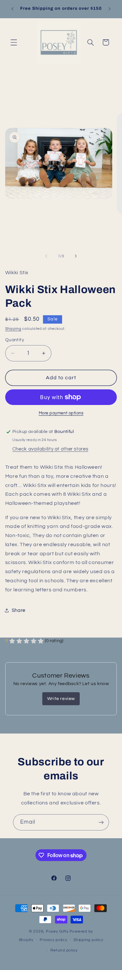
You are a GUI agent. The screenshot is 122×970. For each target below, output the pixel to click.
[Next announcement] (109, 9)
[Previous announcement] (12, 9)
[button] (13, 42)
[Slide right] (76, 256)
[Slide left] (46, 256)
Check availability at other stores (50, 449)
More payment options (61, 413)
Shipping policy (88, 940)
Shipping (13, 328)
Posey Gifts (57, 931)
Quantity (14, 340)
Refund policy (64, 950)
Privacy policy (53, 940)
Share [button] (18, 610)
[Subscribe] (101, 822)
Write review (61, 698)
